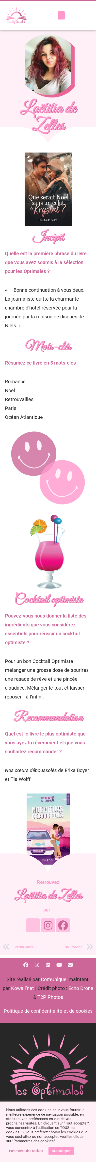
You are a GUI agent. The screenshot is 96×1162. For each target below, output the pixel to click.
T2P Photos (50, 997)
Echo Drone (80, 988)
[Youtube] (59, 965)
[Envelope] (70, 965)
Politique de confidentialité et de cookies (48, 1011)
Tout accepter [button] (61, 1151)
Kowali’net (22, 988)
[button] (61, 15)
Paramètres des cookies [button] (26, 1151)
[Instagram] (48, 925)
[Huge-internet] (33, 925)
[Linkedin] (48, 965)
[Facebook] (63, 925)
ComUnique (53, 979)
